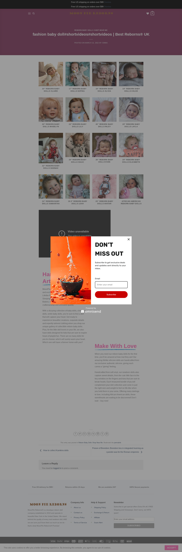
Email (97, 278)
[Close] (129, 239)
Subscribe (111, 294)
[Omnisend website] (91, 310)
